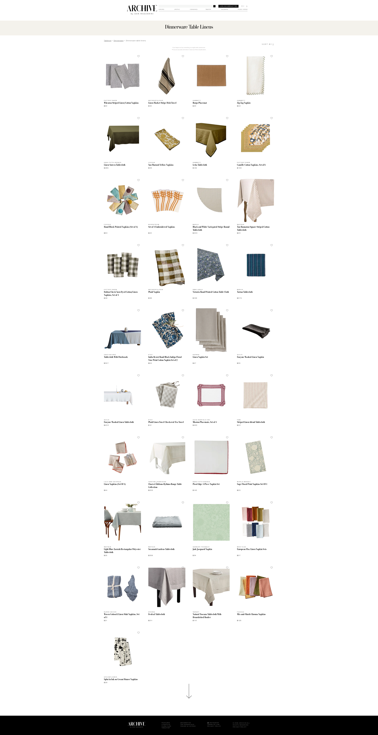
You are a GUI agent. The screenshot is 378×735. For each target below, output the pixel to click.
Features (166, 722)
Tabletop (107, 41)
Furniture (166, 726)
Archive (243, 723)
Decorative (185, 722)
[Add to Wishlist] (138, 56)
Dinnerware (118, 41)
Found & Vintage (188, 726)
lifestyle (166, 724)
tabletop (166, 727)
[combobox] (187, 6)
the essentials (187, 724)
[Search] (214, 6)
